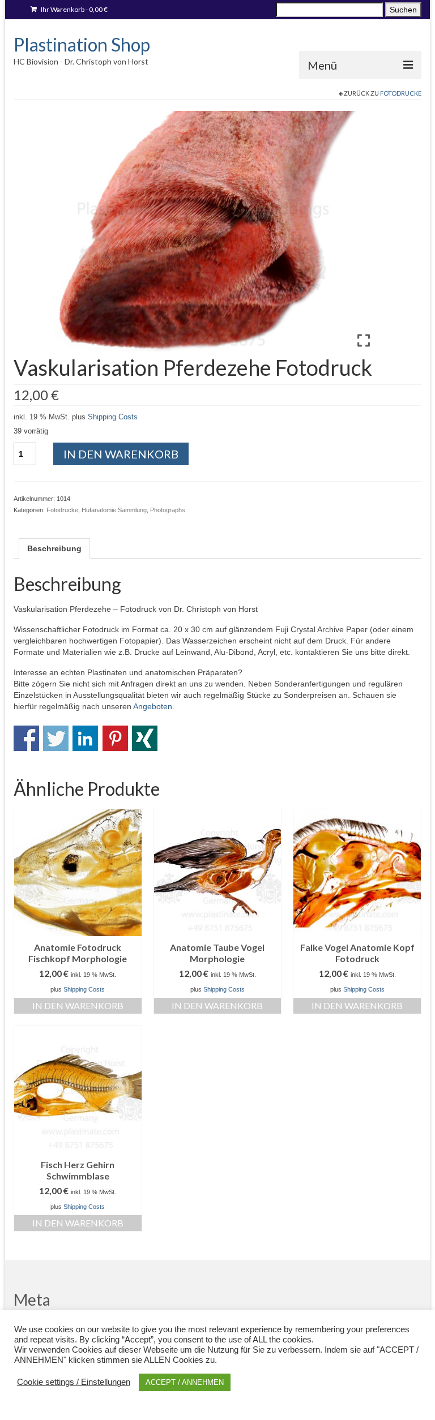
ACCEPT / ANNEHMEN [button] (185, 1382)
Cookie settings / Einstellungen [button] (73, 1382)
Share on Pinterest (115, 738)
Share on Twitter (56, 738)
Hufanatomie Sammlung (114, 510)
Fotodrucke (400, 93)
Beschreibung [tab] (54, 548)
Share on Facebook (26, 738)
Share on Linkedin (85, 738)
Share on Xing (144, 738)
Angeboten (152, 706)
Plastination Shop (82, 44)
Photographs (167, 510)
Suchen (403, 9)
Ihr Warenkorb (74, 9)
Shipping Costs (113, 417)
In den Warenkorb (120, 454)
